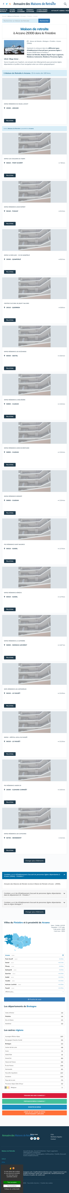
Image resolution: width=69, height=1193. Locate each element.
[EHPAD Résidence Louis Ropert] (34, 191)
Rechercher (44, 21)
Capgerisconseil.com (59, 1172)
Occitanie (34, 1076)
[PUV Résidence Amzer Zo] (34, 770)
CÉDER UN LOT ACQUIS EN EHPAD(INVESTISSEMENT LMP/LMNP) (34, 1113)
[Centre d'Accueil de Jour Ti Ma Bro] (34, 288)
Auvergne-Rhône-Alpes (34, 1036)
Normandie (34, 1069)
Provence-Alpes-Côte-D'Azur (34, 1084)
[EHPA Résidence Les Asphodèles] (34, 674)
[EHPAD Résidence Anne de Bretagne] (34, 433)
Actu (3, 1162)
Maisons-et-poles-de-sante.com (34, 1175)
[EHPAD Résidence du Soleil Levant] (34, 88)
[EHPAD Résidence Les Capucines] (34, 818)
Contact (53, 1139)
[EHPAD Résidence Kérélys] (34, 577)
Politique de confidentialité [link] (12, 1189)
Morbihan (34, 1023)
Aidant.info (47, 1173)
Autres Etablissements (30, 1155)
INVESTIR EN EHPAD (34, 1107)
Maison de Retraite (3, 10)
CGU (52, 1134)
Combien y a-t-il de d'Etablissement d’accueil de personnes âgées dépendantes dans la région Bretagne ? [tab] (32, 903)
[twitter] (6, 4)
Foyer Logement (52, 1151)
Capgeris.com (28, 1172)
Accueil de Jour (12, 10)
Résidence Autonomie (30, 10)
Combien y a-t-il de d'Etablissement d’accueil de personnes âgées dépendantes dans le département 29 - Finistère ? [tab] (32, 894)
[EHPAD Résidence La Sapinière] (34, 625)
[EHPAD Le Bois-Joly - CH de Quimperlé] (34, 240)
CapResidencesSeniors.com (42, 1172)
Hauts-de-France (34, 1062)
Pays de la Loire (34, 1080)
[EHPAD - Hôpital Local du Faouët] (34, 722)
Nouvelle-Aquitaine (34, 1073)
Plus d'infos (9, 120)
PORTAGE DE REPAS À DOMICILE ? (34, 1101)
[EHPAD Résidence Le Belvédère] (34, 384)
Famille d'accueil (60, 1154)
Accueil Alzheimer (21, 10)
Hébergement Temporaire (32, 1152)
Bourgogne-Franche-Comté (34, 1040)
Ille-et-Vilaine (34, 1020)
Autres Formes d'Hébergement (42, 10)
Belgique (36, 1087)
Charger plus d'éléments (34, 861)
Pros (67, 10)
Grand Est (34, 1058)
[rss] (10, 4)
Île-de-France (34, 1065)
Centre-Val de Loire (34, 1047)
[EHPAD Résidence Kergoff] (34, 481)
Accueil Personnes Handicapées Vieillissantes (38, 1154)
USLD (4, 1159)
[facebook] (3, 4)
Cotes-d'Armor (34, 1013)
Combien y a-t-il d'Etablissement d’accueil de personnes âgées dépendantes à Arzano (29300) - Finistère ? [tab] (32, 875)
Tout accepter (12, 1182)
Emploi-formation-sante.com (32, 1173)
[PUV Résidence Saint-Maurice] (34, 529)
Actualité (54, 10)
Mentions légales (56, 1137)
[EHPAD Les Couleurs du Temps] (34, 143)
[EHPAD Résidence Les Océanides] (34, 336)
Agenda (62, 10)
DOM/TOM (34, 1054)
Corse (34, 1051)
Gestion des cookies (47, 1183)
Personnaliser (12, 1186)
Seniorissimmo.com (57, 1173)
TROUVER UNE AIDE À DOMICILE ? (34, 1095)
